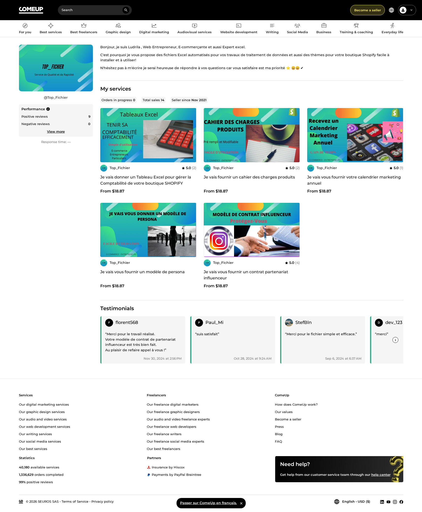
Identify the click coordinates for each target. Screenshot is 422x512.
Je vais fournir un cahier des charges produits (249, 177)
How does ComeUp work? (296, 404)
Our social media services (40, 441)
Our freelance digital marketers (173, 404)
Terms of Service (75, 501)
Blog (279, 434)
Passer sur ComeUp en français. (208, 503)
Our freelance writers (164, 434)
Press (279, 427)
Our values (284, 412)
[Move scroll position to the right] (395, 340)
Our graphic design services (42, 412)
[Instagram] (395, 501)
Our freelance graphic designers (173, 412)
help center (380, 475)
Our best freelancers (163, 449)
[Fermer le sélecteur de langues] (241, 503)
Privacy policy (102, 501)
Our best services (33, 449)
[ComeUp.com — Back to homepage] (31, 10)
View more (56, 131)
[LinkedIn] (382, 501)
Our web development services (44, 427)
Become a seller (367, 10)
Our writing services (35, 434)
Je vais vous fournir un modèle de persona (142, 272)
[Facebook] (401, 501)
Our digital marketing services (44, 404)
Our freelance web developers (171, 427)
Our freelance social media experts (175, 441)
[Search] (125, 10)
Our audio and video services (43, 419)
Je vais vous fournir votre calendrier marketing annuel (354, 180)
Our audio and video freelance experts (178, 419)
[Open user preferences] (411, 10)
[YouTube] (388, 501)
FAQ (278, 441)
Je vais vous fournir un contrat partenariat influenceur (246, 275)
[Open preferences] (391, 10)
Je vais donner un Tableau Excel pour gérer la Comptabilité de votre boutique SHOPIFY (145, 180)
